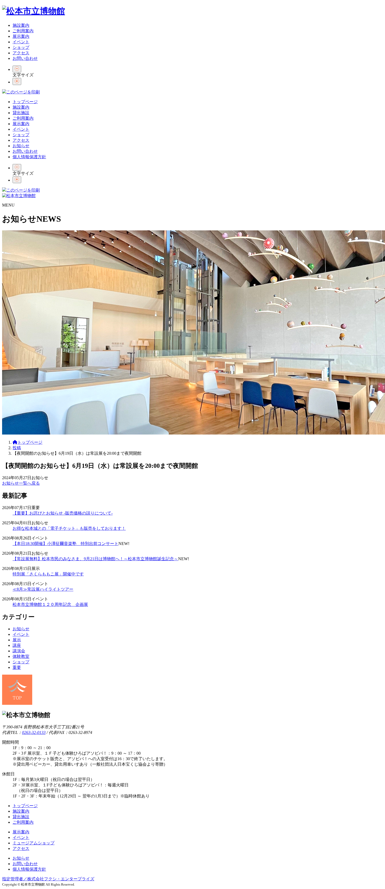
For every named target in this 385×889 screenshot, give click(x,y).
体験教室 (21, 656)
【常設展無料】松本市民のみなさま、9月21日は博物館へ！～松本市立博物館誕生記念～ (95, 559)
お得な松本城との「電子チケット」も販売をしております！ (69, 528)
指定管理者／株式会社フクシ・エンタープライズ (48, 879)
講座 (17, 645)
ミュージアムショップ (33, 843)
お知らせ (21, 146)
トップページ (25, 101)
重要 (17, 667)
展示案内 (21, 36)
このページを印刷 (23, 92)
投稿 (17, 448)
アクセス (21, 53)
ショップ (21, 47)
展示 (17, 640)
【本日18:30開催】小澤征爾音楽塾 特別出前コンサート (65, 543)
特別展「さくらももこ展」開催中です (48, 574)
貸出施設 (21, 112)
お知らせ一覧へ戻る (21, 483)
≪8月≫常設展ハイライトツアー (43, 589)
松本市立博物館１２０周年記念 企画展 (50, 604)
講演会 (19, 651)
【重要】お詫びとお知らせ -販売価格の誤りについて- (63, 513)
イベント (21, 42)
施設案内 (21, 25)
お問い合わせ (25, 58)
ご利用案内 (23, 31)
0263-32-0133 (34, 732)
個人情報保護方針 (29, 157)
